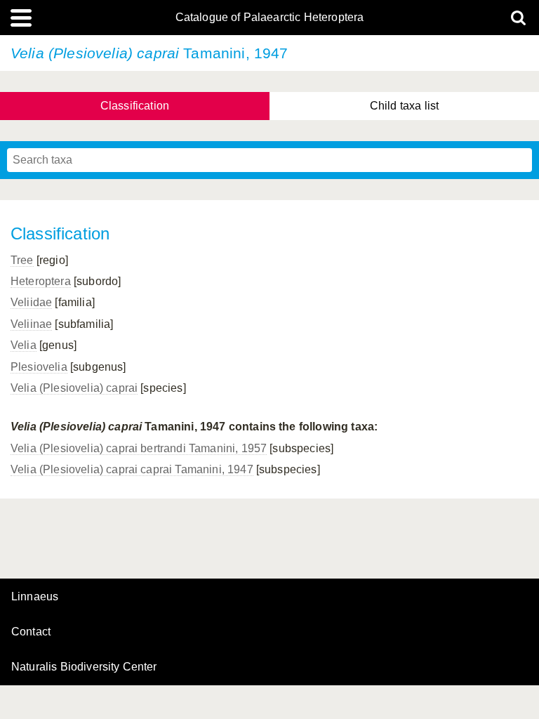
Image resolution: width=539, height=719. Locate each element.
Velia (23, 345)
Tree (22, 260)
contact (31, 632)
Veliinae (31, 324)
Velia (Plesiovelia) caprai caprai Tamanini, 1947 (132, 469)
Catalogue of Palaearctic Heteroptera (269, 17)
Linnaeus (34, 596)
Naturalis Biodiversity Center (84, 667)
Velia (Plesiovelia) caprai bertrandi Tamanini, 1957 (139, 448)
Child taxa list (404, 106)
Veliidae (31, 302)
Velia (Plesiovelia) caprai (74, 388)
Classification (134, 106)
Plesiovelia (39, 367)
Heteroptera (41, 281)
